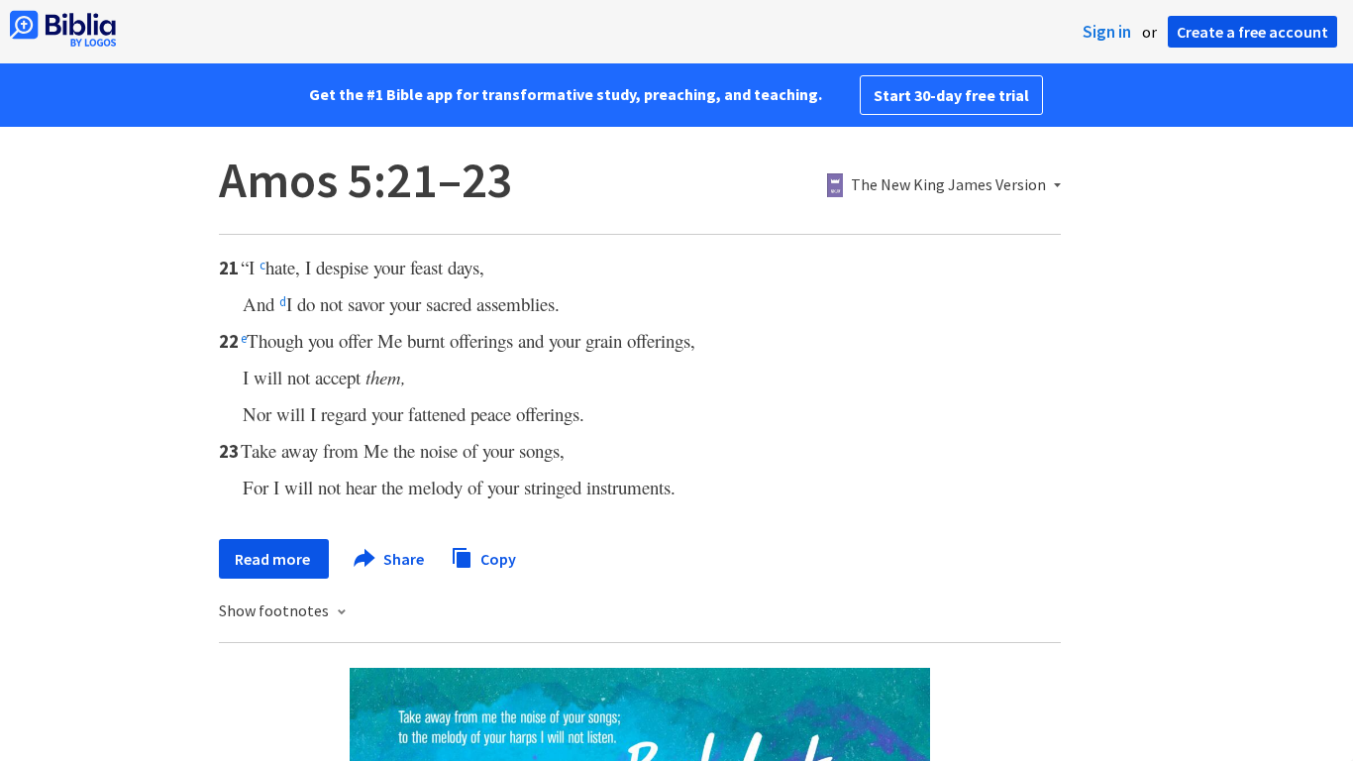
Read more (274, 559)
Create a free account (1252, 32)
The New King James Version (948, 185)
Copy (496, 558)
